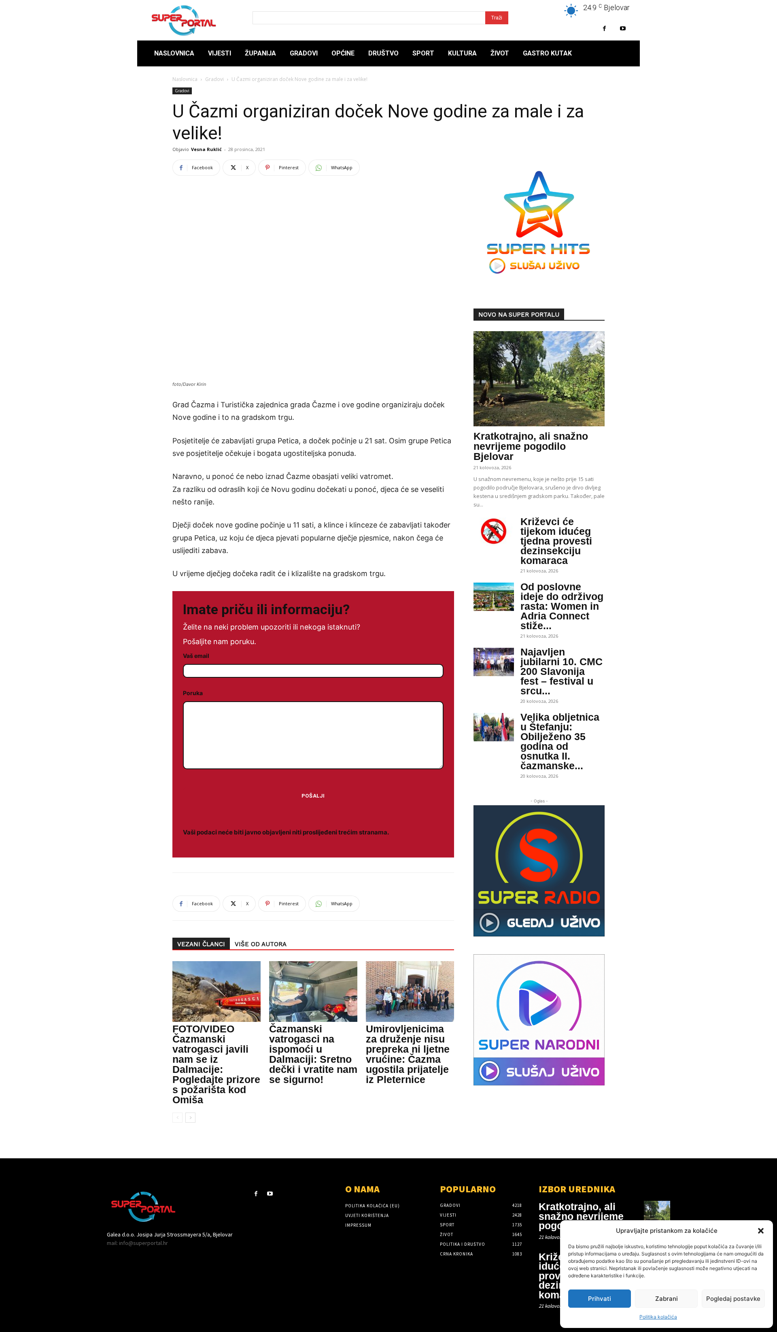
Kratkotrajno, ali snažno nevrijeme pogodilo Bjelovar (530, 446)
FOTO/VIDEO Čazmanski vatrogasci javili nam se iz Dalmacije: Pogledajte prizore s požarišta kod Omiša (216, 1064)
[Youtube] (623, 28)
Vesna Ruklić (206, 149)
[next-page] (190, 1118)
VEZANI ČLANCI (201, 944)
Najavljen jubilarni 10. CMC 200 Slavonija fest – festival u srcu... (561, 671)
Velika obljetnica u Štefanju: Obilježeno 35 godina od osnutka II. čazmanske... (559, 741)
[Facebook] (604, 28)
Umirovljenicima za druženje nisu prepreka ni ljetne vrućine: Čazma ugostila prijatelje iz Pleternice (408, 1054)
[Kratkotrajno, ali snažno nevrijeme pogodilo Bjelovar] (539, 378)
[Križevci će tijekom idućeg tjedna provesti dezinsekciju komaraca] (493, 531)
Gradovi (214, 79)
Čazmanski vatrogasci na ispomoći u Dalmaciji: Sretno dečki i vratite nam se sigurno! (313, 1054)
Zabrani (666, 1298)
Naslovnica (184, 79)
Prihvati (599, 1298)
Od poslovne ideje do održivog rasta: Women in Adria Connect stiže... (561, 606)
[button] (761, 1231)
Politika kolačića (658, 1317)
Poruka (193, 692)
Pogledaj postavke (733, 1298)
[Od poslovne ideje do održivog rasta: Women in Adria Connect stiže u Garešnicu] (493, 597)
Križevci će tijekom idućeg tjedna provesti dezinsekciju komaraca (556, 541)
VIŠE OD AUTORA (261, 944)
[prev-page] (177, 1118)
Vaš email (196, 655)
